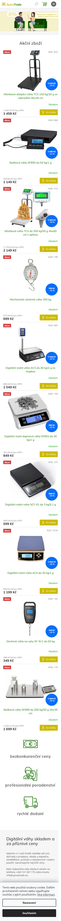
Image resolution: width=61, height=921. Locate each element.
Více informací (46, 894)
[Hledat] (36, 4)
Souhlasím (29, 913)
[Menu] (53, 4)
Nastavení (29, 903)
